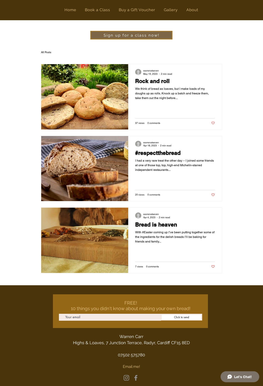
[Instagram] (126, 378)
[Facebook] (136, 378)
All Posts (46, 52)
